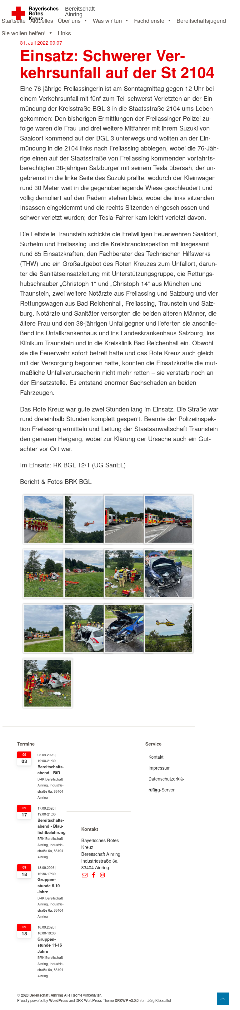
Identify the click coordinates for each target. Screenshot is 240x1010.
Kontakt (155, 757)
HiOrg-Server (161, 789)
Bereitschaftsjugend (201, 20)
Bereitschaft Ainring (80, 11)
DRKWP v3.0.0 (126, 1000)
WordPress (58, 1000)
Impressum (159, 768)
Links (64, 33)
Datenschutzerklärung (166, 780)
